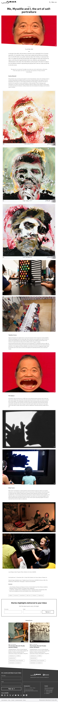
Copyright (12, 700)
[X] (10, 695)
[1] (36, 82)
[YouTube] (15, 695)
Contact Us (47, 693)
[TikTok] (13, 695)
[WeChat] (18, 695)
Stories (29, 6)
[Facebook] (2, 695)
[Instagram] (4, 695)
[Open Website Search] (50, 2)
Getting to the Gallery (49, 690)
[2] (34, 343)
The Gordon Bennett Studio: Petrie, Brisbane (38, 646)
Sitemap (24, 700)
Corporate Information (18, 700)
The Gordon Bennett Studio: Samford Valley (16, 646)
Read (9, 644)
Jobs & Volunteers (4, 700)
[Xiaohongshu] (21, 695)
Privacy (9, 700)
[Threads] (7, 695)
